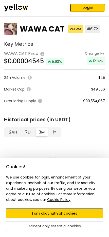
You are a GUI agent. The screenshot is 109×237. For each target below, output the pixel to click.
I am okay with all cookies (54, 213)
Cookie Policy (58, 199)
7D (28, 132)
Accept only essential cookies (54, 226)
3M (42, 132)
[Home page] (20, 8)
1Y (54, 132)
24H (13, 132)
